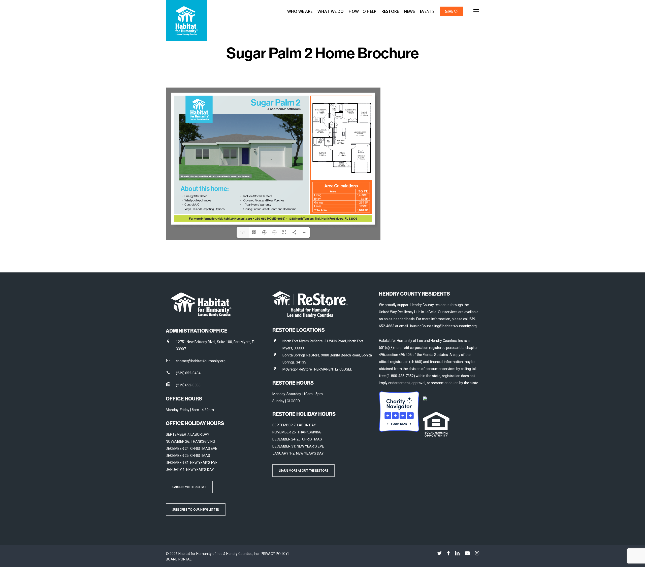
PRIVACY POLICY (274, 554)
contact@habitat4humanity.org (200, 361)
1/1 (242, 232)
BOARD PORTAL (178, 559)
